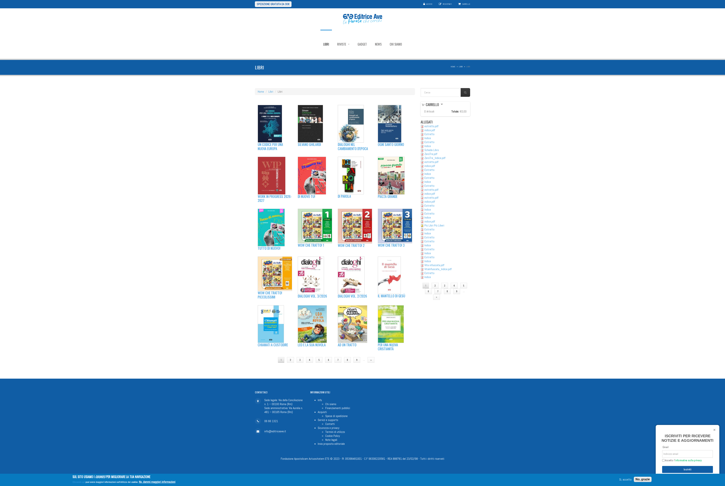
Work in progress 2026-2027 (275, 198)
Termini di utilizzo (335, 432)
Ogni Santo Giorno (391, 144)
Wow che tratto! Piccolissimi (270, 294)
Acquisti (322, 412)
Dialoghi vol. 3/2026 (312, 296)
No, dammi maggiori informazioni (157, 482)
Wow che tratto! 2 (351, 245)
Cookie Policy (332, 436)
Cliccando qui (78, 482)
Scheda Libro (431, 150)
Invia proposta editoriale (331, 444)
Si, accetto (625, 479)
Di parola (344, 196)
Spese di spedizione (336, 416)
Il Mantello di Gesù (391, 295)
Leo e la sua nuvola (312, 344)
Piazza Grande (387, 196)
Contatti (330, 424)
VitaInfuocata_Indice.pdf (438, 269)
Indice (427, 138)
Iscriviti (688, 469)
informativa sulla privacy (688, 460)
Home (453, 66)
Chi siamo (396, 44)
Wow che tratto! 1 (311, 245)
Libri (326, 44)
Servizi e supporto (328, 420)
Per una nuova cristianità (388, 346)
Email (666, 447)
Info (320, 400)
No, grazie (643, 479)
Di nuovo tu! (306, 196)
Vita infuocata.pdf (434, 265)
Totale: (455, 111)
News (378, 44)
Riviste (342, 44)
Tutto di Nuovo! (269, 248)
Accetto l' (683, 460)
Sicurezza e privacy (328, 428)
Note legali (331, 440)
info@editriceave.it (275, 431)
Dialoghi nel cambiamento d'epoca (353, 146)
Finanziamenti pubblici (337, 408)
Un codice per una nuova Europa (270, 146)
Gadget (362, 44)
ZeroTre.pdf (430, 154)
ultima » (384, 359)
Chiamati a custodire (273, 344)
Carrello (466, 4)
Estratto (429, 134)
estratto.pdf (431, 126)
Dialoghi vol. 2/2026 (352, 296)
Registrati (447, 4)
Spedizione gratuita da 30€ (273, 4)
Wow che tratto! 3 (391, 245)
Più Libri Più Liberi (434, 225)
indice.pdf (429, 130)
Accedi (429, 4)
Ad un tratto (347, 344)
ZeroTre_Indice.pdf (434, 158)
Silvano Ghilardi (309, 144)
